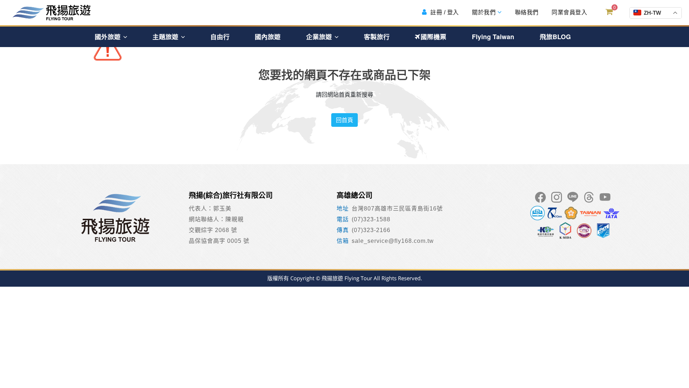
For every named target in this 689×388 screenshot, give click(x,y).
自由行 (220, 36)
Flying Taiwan (493, 36)
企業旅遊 (320, 36)
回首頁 (344, 120)
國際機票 (433, 36)
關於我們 (483, 12)
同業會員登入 (568, 12)
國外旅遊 (108, 36)
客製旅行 (377, 36)
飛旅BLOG (555, 36)
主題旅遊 (166, 36)
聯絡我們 (526, 12)
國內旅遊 (268, 36)
